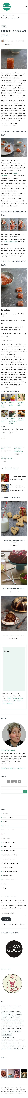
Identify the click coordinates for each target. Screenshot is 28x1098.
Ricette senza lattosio (11, 863)
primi (9, 1031)
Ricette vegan (8, 867)
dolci (18, 1011)
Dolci (4, 26)
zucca (22, 1048)
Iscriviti (6, 919)
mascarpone (13, 1023)
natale (16, 1026)
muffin (10, 1026)
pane (22, 1026)
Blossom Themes (16, 1091)
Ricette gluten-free (10, 855)
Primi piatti (7, 846)
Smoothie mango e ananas (11, 404)
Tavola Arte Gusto (11, 242)
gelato (15, 1020)
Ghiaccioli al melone (21, 419)
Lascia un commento (8, 44)
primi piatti (16, 1031)
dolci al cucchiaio (7, 1014)
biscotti (12, 1006)
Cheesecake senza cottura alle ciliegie (13, 421)
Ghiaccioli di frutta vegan (21, 404)
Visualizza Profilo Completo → (13, 768)
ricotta (4, 1043)
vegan (3, 1048)
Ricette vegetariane (10, 871)
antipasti (4, 1006)
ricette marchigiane (7, 1040)
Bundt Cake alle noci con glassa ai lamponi (14, 588)
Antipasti (6, 813)
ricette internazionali (8, 1037)
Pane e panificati (9, 842)
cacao (18, 1006)
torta (12, 1045)
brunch (5, 821)
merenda (4, 1026)
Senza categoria (8, 880)
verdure (10, 1048)
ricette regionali (20, 1040)
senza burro (5, 1045)
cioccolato (18, 1008)
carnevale (10, 1008)
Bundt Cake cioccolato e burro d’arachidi (14, 634)
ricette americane (7, 1034)
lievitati (4, 1023)
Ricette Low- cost (9, 859)
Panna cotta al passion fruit (4, 420)
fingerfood (18, 1014)
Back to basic (8, 817)
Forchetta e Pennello (8, 750)
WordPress (6, 1093)
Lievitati (6, 838)
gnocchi (22, 1020)
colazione (4, 1011)
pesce (3, 1031)
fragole (11, 1017)
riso (10, 1043)
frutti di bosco (6, 1020)
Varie (4, 884)
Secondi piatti (8, 875)
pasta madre (11, 1028)
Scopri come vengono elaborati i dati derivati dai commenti (13, 700)
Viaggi (5, 888)
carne (3, 1008)
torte (18, 1045)
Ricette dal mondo (9, 850)
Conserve (6, 826)
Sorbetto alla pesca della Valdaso (4, 405)
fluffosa (4, 1017)
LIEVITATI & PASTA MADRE (16, 1093)
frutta (15, 468)
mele (19, 1023)
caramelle (8, 468)
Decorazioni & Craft (10, 830)
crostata (12, 1011)
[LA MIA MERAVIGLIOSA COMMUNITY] (14, 937)
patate (19, 1028)
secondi (16, 1043)
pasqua (3, 1028)
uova (23, 1045)
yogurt (16, 1048)
